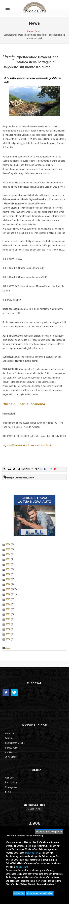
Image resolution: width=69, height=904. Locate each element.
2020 (8, 574)
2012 (8, 614)
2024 (8, 554)
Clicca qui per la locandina (24, 404)
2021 (8, 569)
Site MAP (12, 757)
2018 (8, 584)
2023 (8, 559)
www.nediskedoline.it (41, 445)
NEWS (8, 792)
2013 (8, 609)
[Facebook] (45, 469)
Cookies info (11, 752)
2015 (8, 599)
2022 (8, 564)
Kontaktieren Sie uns (15, 743)
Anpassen (19, 893)
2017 (8, 589)
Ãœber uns (10, 733)
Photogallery (11, 782)
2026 (8, 544)
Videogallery (11, 787)
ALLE (7, 647)
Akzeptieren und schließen (39, 893)
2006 (8, 639)
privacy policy (31, 853)
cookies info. (22, 867)
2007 (8, 634)
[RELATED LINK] (5, 469)
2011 (8, 619)
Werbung (9, 738)
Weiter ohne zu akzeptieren (49, 831)
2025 (8, 549)
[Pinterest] (55, 469)
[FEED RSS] (14, 469)
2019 (8, 579)
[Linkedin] (51, 469)
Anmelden (34, 809)
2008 (8, 629)
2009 (8, 624)
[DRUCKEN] (9, 469)
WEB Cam (9, 777)
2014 (8, 604)
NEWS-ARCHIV (26, 469)
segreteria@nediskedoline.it (16, 445)
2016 (8, 594)
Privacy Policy (11, 747)
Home (30, 31)
